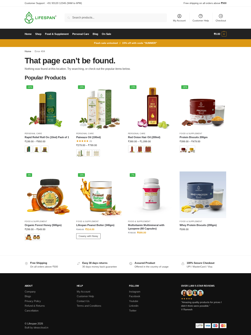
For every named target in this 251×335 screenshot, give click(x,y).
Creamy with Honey (88, 236)
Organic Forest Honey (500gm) (43, 225)
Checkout (221, 20)
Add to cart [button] (151, 240)
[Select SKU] (48, 149)
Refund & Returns (35, 305)
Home (28, 51)
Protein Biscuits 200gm (194, 137)
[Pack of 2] (36, 149)
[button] (220, 34)
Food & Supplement (191, 133)
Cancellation (31, 310)
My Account (179, 20)
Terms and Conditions (89, 305)
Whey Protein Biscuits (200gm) (198, 225)
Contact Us (83, 301)
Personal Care (33, 133)
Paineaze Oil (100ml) (88, 137)
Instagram (134, 291)
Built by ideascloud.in (36, 327)
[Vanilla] (191, 149)
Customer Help (201, 20)
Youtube (133, 301)
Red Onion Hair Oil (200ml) (144, 137)
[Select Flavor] (203, 149)
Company (30, 291)
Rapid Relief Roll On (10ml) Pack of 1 (47, 137)
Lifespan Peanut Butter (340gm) (95, 225)
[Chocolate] (183, 149)
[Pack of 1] (28, 149)
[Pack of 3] (44, 149)
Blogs (28, 296)
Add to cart (47, 159)
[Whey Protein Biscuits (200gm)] (203, 194)
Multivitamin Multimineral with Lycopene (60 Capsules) (146, 227)
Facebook (134, 296)
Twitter (132, 310)
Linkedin (133, 305)
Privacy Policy (33, 301)
